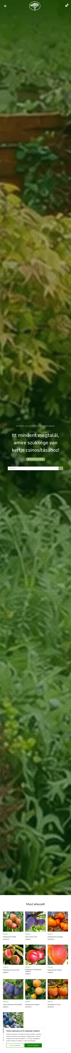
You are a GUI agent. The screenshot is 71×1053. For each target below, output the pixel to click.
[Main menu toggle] (5, 6)
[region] (24, 1038)
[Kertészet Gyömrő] (34, 5)
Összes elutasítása (14, 1045)
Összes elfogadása (33, 1045)
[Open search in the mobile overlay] (35, 468)
